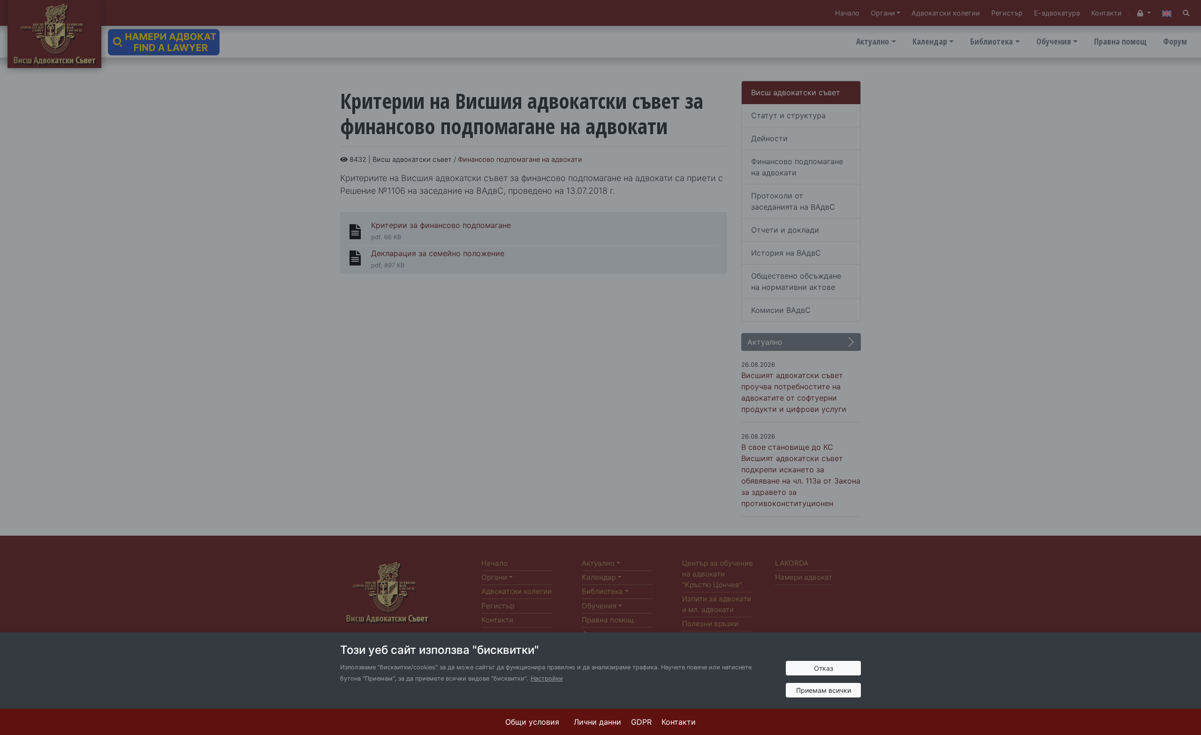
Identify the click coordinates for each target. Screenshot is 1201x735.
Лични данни (597, 722)
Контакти (678, 722)
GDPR (641, 722)
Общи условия (532, 722)
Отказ (823, 668)
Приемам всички (823, 690)
